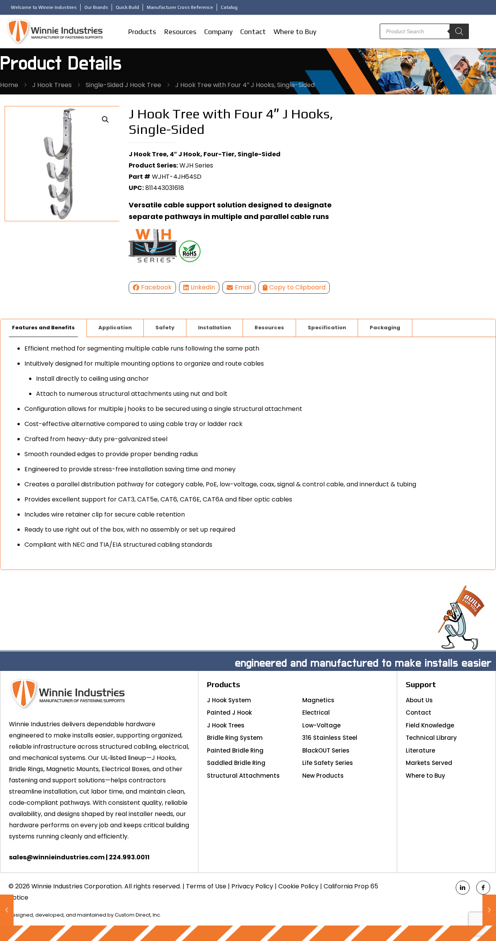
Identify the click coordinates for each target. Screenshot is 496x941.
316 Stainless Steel (329, 738)
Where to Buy (425, 776)
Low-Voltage (321, 725)
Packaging (385, 327)
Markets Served (429, 763)
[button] (106, 119)
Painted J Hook (229, 712)
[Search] (459, 31)
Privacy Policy (252, 886)
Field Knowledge (430, 725)
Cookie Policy (298, 886)
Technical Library (431, 738)
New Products (323, 776)
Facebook (156, 287)
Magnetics (318, 700)
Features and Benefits (43, 327)
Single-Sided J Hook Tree (123, 84)
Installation (214, 327)
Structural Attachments (243, 776)
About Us (419, 700)
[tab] (43, 328)
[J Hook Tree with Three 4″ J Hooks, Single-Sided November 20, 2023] (7, 910)
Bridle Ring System (235, 738)
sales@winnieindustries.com (57, 857)
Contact (418, 712)
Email (243, 287)
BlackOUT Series (326, 750)
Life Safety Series (327, 763)
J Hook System (229, 700)
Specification (327, 327)
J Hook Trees (52, 84)
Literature (420, 750)
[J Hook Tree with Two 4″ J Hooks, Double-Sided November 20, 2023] (489, 910)
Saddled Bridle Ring (236, 763)
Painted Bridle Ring (235, 750)
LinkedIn (203, 287)
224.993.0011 (129, 857)
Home (9, 84)
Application (115, 327)
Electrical (316, 712)
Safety (164, 327)
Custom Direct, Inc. (138, 915)
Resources (269, 327)
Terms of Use (206, 886)
